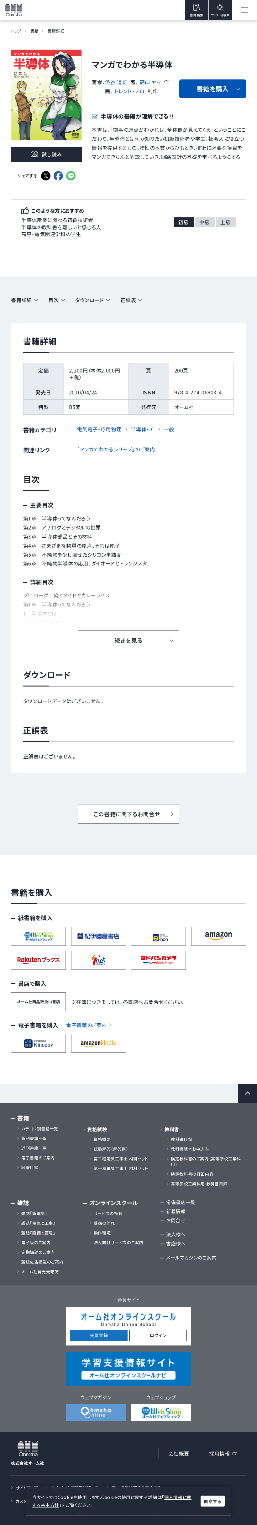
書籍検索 (196, 15)
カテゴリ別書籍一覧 (39, 1129)
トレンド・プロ (129, 91)
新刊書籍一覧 (34, 1138)
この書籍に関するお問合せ (126, 814)
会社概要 (178, 1453)
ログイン (158, 1335)
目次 (53, 300)
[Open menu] (244, 10)
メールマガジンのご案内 (191, 1257)
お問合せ (175, 1220)
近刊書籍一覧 (34, 1148)
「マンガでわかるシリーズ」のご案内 (116, 449)
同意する (213, 1501)
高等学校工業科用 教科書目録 (199, 1184)
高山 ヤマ (150, 82)
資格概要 (102, 1139)
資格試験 (97, 1129)
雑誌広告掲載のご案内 (44, 1262)
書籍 (34, 31)
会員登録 (99, 1335)
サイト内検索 (220, 15)
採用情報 (225, 1454)
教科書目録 (181, 1139)
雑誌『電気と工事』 (38, 1223)
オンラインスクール (114, 1203)
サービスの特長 (108, 1213)
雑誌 (23, 1203)
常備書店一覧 (181, 1202)
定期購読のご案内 (38, 1252)
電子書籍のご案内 (86, 1025)
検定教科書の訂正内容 (192, 1174)
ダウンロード (89, 300)
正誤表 (128, 300)
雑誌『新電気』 (34, 1213)
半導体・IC (142, 429)
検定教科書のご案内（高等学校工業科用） (206, 1161)
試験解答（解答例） (111, 1149)
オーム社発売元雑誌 (40, 1271)
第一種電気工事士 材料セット (121, 1168)
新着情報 (176, 1211)
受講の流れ (104, 1223)
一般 (169, 429)
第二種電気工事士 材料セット (121, 1159)
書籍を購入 (212, 88)
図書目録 (30, 1167)
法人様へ (176, 1234)
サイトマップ (27, 1488)
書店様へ (176, 1243)
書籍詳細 (21, 300)
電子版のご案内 (35, 1242)
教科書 (172, 1129)
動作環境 (102, 1233)
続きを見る (128, 640)
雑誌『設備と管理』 (38, 1233)
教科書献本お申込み (190, 1149)
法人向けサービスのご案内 (119, 1242)
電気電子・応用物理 (99, 429)
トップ (16, 31)
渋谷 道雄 (116, 82)
